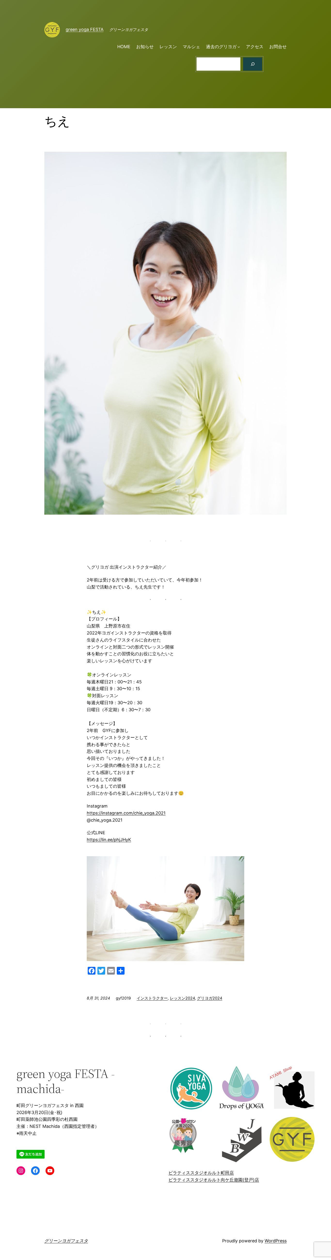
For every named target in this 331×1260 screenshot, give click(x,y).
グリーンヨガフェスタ (66, 1240)
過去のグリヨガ (221, 46)
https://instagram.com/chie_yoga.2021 (126, 813)
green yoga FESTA (84, 29)
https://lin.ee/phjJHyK (109, 839)
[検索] (252, 64)
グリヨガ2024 (209, 998)
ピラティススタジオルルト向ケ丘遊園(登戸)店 (213, 1179)
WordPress (276, 1240)
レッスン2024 (182, 998)
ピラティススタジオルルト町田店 (201, 1172)
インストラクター (152, 998)
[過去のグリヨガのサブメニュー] (238, 47)
